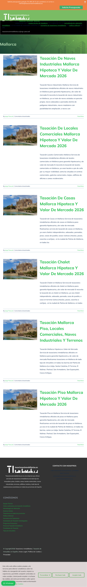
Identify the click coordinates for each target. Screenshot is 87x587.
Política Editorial (8, 516)
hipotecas (22, 21)
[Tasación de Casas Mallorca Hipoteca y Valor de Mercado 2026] (20, 205)
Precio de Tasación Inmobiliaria (13, 526)
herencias (29, 21)
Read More (80, 116)
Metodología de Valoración (11, 508)
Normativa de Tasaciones (11, 518)
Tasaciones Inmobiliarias (24, 549)
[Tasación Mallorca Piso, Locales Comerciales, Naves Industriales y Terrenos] (20, 330)
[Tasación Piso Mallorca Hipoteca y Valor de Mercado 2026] (20, 399)
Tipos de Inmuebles (9, 531)
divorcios (37, 21)
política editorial (74, 25)
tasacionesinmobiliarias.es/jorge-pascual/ (16, 31)
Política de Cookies (16, 584)
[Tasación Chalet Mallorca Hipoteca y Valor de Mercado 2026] (20, 269)
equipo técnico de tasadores (38, 23)
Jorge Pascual (9, 116)
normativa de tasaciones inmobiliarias (53, 25)
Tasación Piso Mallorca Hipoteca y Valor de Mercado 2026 (61, 398)
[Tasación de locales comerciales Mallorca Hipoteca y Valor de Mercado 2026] (20, 135)
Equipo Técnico (8, 503)
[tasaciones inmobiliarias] (17, 17)
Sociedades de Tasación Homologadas (15, 521)
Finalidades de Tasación (10, 528)
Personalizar (44, 575)
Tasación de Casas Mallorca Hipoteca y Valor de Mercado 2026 (62, 203)
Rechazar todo (60, 575)
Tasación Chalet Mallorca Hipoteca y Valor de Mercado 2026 (62, 267)
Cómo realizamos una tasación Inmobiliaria (16, 506)
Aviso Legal (23, 552)
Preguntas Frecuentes (10, 523)
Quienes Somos (8, 511)
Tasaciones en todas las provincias (14, 513)
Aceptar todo (76, 575)
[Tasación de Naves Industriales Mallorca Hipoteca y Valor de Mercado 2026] (20, 65)
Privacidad (6, 555)
